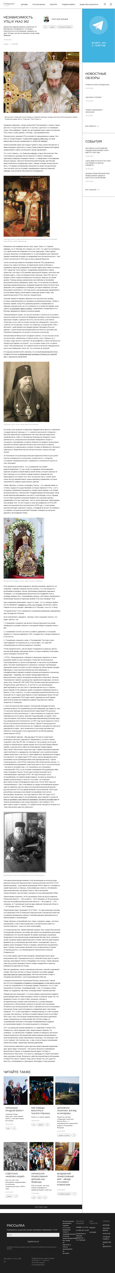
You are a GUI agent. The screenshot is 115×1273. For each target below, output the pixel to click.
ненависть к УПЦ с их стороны (30, 605)
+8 (14, 1128)
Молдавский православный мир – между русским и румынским (65, 1179)
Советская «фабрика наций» (15, 1175)
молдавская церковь (64, 1194)
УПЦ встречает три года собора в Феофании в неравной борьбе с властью (41, 1188)
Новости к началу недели (40, 1117)
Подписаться (33, 1241)
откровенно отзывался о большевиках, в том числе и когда (36, 983)
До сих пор (29, 737)
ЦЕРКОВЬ (24, 4)
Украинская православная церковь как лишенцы (39, 1178)
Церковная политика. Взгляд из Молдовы (66, 1111)
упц (45, 27)
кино (8, 1128)
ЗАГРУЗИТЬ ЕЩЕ (41, 1207)
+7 (74, 1194)
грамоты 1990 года (40, 139)
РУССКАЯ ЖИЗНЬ (39, 4)
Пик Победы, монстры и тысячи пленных (40, 1111)
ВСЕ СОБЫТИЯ (91, 190)
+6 (47, 1124)
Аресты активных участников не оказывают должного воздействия (30, 799)
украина (52, 27)
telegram (92, 1227)
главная (6, 44)
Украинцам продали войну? (14, 1109)
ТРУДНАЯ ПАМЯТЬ (68, 4)
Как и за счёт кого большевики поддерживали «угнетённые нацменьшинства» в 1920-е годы (15, 1184)
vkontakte (92, 1232)
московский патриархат (65, 27)
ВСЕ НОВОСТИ (90, 126)
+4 (45, 1197)
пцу (39, 1197)
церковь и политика (64, 1135)
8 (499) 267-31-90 (82, 1230)
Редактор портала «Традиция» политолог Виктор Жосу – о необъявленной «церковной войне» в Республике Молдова (67, 1122)
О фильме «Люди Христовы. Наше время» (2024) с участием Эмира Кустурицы (14, 1117)
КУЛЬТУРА (53, 4)
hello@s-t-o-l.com (82, 1227)
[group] (98, 90)
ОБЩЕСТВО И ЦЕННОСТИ (89, 4)
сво (34, 1124)
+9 (74, 1135)
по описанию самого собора (21, 308)
